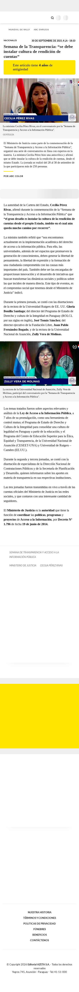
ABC (10, 17)
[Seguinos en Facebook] (33, 976)
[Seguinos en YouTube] (42, 976)
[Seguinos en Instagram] (46, 976)
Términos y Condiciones (39, 918)
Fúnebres (39, 929)
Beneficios (39, 935)
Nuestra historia (39, 912)
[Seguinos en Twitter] (38, 976)
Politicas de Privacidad (39, 924)
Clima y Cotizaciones (46, 17)
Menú (73, 17)
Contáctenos (39, 940)
